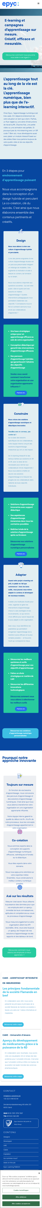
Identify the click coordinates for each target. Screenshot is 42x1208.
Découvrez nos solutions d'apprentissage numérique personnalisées (20, 733)
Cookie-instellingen (21, 1190)
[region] (21, 1189)
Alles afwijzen (21, 1197)
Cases (6, 1150)
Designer (7, 1137)
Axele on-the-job (9, 1163)
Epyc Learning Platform (12, 1167)
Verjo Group (17, 1124)
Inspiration (7, 1154)
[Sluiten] (39, 1173)
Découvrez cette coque (13, 1024)
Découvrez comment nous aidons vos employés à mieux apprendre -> (19, 952)
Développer (8, 1141)
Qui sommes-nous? (11, 1158)
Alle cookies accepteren (21, 1204)
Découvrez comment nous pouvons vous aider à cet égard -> (20, 56)
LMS (5, 1145)
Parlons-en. (21, 393)
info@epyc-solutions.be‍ (12, 1096)
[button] (38, 3)
